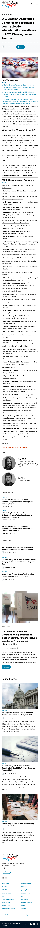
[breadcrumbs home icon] (2, 15)
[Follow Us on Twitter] (25, 924)
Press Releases (24, 899)
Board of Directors (6, 893)
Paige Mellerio (22, 459)
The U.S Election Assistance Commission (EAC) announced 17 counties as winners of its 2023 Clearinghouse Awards (20, 87)
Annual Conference (6, 915)
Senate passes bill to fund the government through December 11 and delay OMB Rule (17, 548)
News (22, 896)
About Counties (5, 883)
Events (3, 912)
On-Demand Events (25, 893)
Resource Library (6, 905)
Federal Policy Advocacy (8, 899)
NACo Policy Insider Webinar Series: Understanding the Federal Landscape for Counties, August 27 (17, 501)
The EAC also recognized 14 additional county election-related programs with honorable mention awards (21, 94)
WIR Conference (25, 887)
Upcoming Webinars (26, 890)
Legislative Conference (26, 883)
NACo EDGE (4, 890)
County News (8, 15)
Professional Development (8, 908)
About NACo (5, 887)
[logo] (10, 8)
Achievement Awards (26, 912)
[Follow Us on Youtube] (34, 924)
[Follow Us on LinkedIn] (31, 924)
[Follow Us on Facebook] (28, 924)
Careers (23, 905)
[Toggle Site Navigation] (36, 4)
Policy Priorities (6, 902)
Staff (3, 896)
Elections (5, 447)
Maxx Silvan (21, 478)
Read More (6, 667)
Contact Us (6, 872)
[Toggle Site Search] (31, 4)
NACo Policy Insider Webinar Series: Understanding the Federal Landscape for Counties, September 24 (17, 528)
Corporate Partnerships (26, 902)
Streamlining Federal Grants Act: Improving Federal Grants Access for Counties (18, 575)
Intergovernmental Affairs (18, 447)
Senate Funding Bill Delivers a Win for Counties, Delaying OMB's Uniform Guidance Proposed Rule (19, 561)
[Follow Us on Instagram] (37, 924)
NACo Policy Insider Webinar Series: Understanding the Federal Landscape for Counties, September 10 (17, 515)
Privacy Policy (24, 915)
